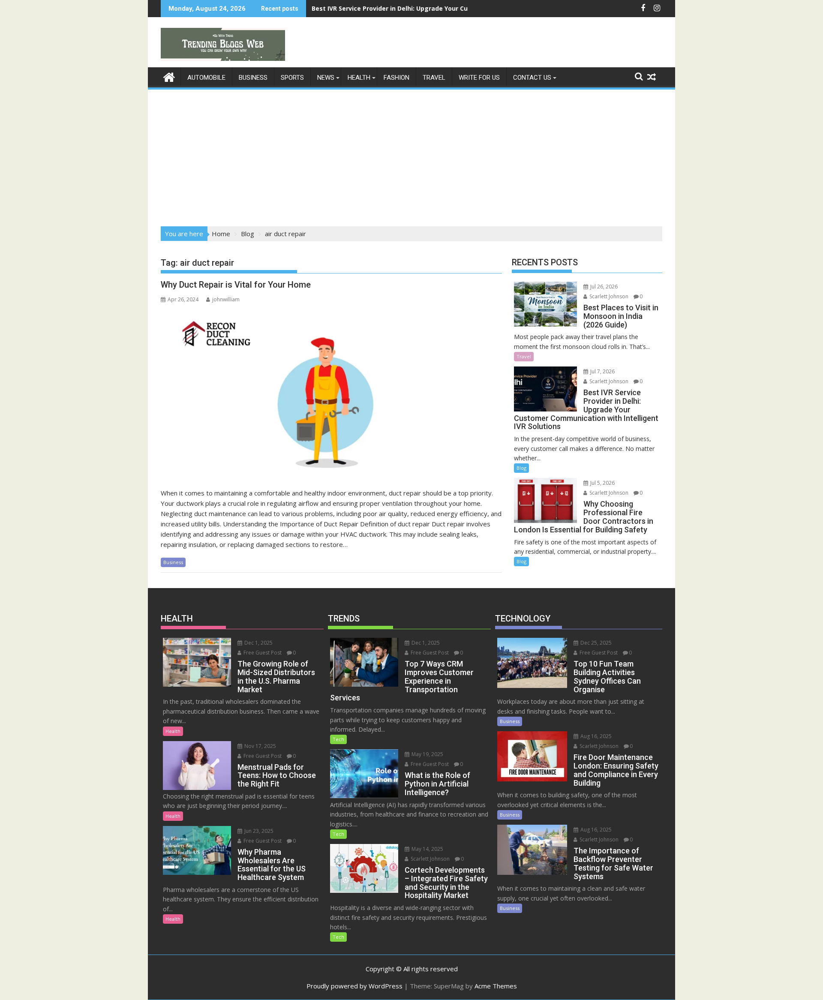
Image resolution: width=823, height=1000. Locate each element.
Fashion (396, 77)
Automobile (206, 77)
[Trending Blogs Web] (169, 76)
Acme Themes (496, 986)
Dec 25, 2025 (595, 642)
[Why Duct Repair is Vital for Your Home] (331, 393)
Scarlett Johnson (608, 296)
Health (359, 77)
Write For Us (479, 77)
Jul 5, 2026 (602, 482)
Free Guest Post (262, 652)
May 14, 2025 (426, 849)
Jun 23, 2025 (258, 831)
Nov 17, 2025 (259, 746)
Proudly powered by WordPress (354, 986)
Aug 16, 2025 (595, 736)
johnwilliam (226, 299)
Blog (521, 468)
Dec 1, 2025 (258, 642)
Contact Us (532, 77)
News (325, 77)
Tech (338, 739)
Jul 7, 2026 (602, 371)
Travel (434, 77)
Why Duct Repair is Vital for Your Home (236, 284)
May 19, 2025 (426, 754)
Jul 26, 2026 (603, 286)
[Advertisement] (411, 155)
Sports (292, 77)
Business (253, 77)
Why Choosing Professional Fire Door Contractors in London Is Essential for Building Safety (452, 8)
